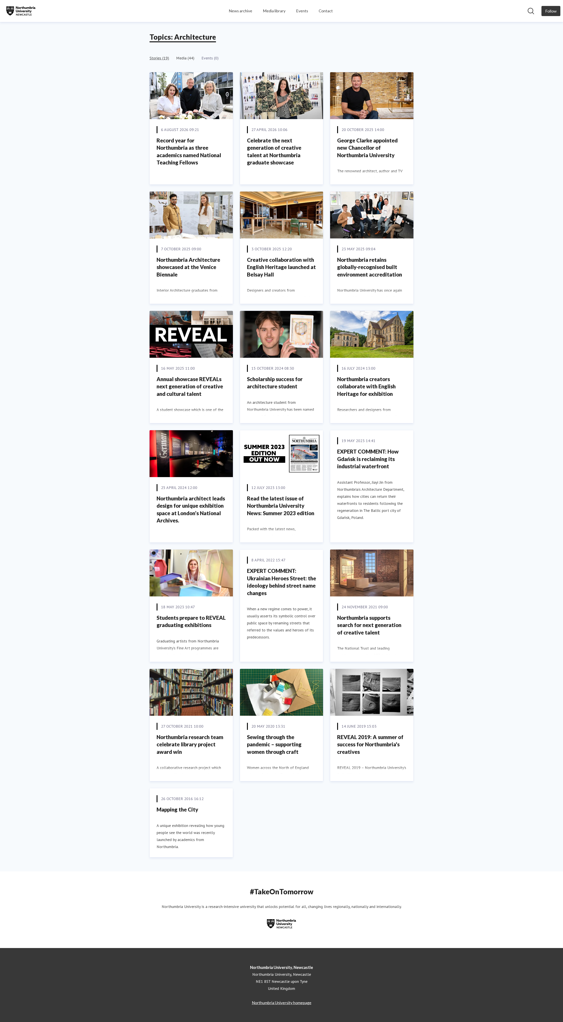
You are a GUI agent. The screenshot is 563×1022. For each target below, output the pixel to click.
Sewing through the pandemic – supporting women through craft (274, 744)
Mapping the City (177, 809)
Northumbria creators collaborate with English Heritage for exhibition (366, 386)
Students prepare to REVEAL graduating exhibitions (191, 621)
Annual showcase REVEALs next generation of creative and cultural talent (190, 386)
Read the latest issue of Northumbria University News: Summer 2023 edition (280, 505)
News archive (240, 10)
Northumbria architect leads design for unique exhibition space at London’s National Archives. (191, 509)
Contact (326, 10)
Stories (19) (159, 58)
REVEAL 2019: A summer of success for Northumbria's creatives (370, 744)
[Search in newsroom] (530, 11)
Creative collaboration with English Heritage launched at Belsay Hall (281, 267)
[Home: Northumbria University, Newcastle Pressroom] (21, 11)
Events (302, 10)
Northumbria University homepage (281, 1002)
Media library (274, 10)
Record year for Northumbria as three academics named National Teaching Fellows (189, 151)
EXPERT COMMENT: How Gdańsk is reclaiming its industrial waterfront (368, 458)
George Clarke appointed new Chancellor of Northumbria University (367, 147)
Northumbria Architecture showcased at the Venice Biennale (188, 267)
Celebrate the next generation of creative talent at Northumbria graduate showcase (274, 151)
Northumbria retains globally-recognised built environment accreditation (369, 267)
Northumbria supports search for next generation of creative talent (369, 625)
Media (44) (185, 58)
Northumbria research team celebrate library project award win (190, 744)
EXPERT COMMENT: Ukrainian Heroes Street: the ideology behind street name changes (281, 582)
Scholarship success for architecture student (275, 383)
